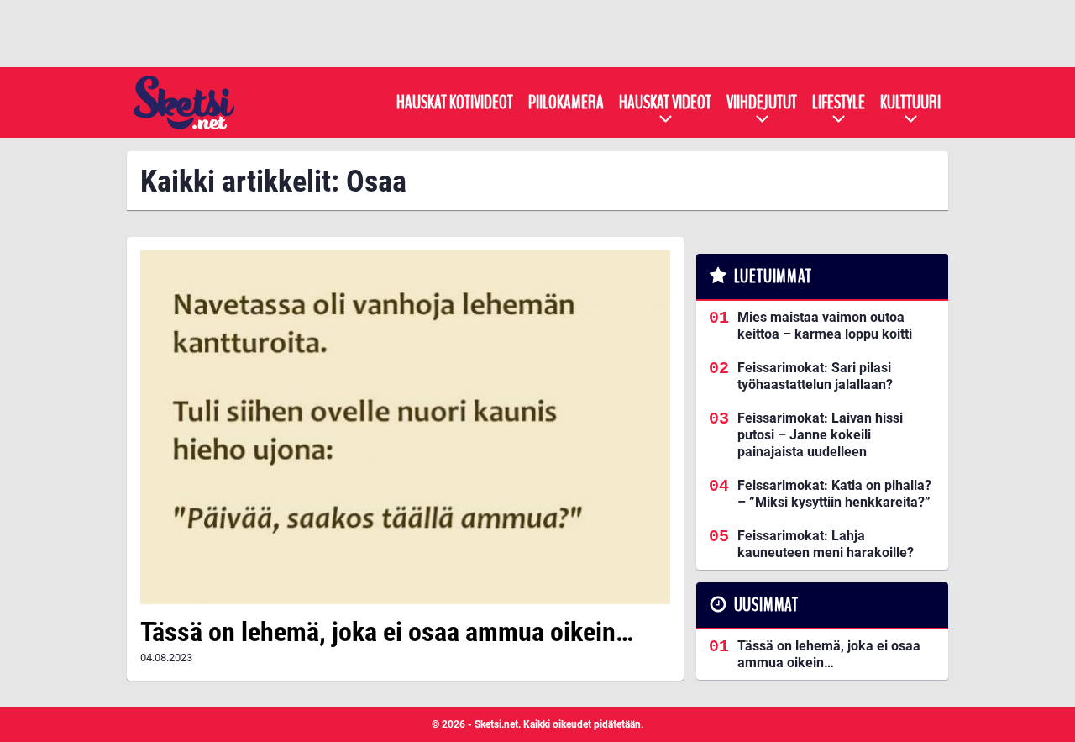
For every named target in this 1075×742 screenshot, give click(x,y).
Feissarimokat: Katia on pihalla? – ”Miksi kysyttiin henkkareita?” (834, 493)
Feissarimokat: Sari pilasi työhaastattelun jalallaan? (815, 376)
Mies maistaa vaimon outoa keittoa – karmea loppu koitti (824, 325)
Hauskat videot (665, 102)
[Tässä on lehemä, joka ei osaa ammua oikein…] (405, 427)
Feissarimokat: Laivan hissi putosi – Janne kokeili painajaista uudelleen (820, 435)
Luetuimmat (773, 276)
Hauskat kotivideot (454, 102)
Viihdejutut (761, 102)
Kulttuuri (910, 102)
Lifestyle (838, 102)
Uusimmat (766, 605)
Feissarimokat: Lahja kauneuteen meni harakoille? (825, 544)
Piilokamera (566, 102)
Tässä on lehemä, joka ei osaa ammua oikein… (386, 632)
